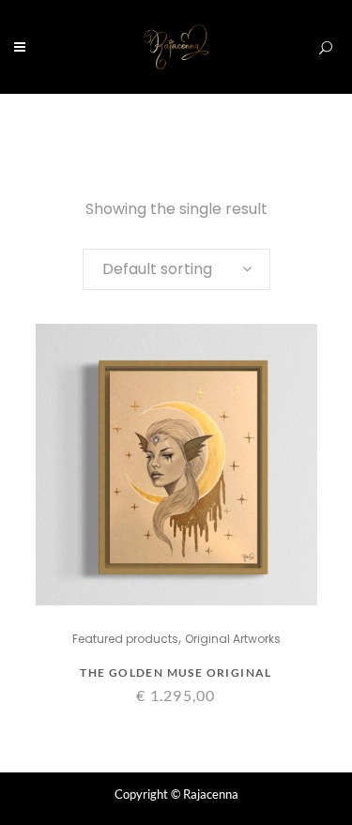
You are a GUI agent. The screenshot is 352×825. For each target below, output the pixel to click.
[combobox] (176, 269)
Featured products (125, 639)
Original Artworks (233, 639)
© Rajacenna (204, 794)
